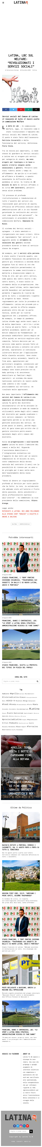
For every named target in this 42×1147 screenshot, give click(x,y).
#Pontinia (17, 716)
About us (27, 1141)
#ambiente (5, 693)
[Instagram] (21, 1125)
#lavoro (4, 713)
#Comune (23, 697)
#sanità (31, 723)
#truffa (14, 729)
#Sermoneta (11, 726)
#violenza (19, 729)
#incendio (5, 709)
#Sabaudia (13, 723)
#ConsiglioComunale (31, 697)
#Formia (12, 704)
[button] (37, 681)
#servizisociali (25, 524)
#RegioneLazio (32, 719)
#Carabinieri (29, 693)
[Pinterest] (21, 109)
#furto (29, 704)
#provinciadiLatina (11, 719)
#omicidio (5, 716)
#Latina (14, 524)
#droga (25, 701)
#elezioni (31, 701)
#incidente (12, 709)
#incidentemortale (22, 709)
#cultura (19, 701)
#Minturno (36, 713)
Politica (34, 70)
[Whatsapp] (28, 109)
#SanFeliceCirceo (23, 723)
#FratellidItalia (21, 704)
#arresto (21, 693)
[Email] (36, 109)
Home (13, 1141)
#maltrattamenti (28, 713)
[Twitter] (13, 109)
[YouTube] (27, 1125)
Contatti (20, 1141)
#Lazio (10, 713)
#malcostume (18, 713)
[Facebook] (6, 109)
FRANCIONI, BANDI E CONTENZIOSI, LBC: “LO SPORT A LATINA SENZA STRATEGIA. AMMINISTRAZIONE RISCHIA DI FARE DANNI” (20, 623)
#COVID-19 (10, 701)
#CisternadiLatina (10, 697)
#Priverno (23, 716)
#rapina (24, 719)
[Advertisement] (21, 28)
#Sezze (18, 726)
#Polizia (11, 716)
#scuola (5, 726)
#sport (23, 726)
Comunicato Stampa (13, 70)
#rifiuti (5, 723)
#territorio (6, 729)
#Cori (4, 701)
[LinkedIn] (24, 1125)
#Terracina (32, 726)
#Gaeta (35, 704)
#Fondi (5, 704)
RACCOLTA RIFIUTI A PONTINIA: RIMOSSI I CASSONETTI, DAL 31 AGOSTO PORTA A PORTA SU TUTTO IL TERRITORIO (20, 847)
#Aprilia (14, 693)
